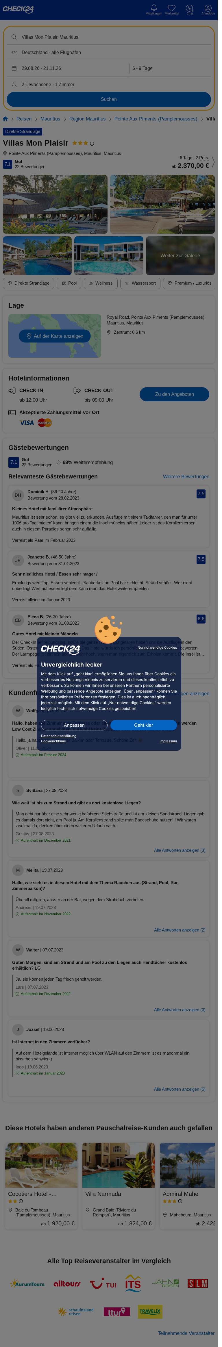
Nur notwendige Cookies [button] (157, 647)
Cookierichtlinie (53, 741)
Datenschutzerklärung (58, 736)
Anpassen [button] (74, 725)
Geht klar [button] (143, 725)
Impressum (168, 741)
